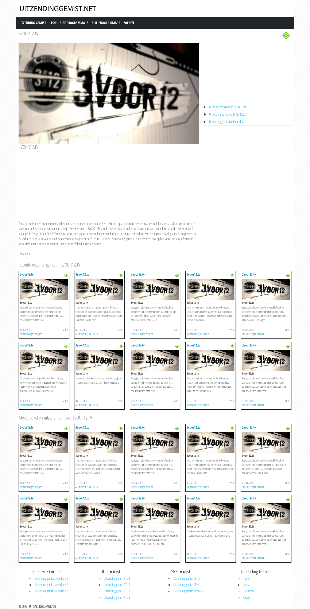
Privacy (246, 597)
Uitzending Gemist (32, 22)
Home (246, 578)
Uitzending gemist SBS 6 (186, 584)
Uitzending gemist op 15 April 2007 (228, 114)
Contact (247, 584)
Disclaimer (248, 591)
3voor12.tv (27, 274)
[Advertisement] (109, 181)
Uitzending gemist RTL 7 (117, 591)
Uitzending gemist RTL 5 (117, 584)
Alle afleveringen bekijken (31, 334)
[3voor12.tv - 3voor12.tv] (44, 289)
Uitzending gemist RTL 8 (117, 597)
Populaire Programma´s (69, 22)
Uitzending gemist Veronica (188, 591)
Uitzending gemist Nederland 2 (51, 584)
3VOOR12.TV (28, 33)
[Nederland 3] (286, 35)
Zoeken (129, 22)
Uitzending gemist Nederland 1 (51, 578)
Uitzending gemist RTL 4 (117, 578)
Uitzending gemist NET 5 (186, 578)
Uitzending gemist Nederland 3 (226, 121)
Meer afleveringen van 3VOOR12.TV (228, 107)
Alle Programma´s (106, 22)
